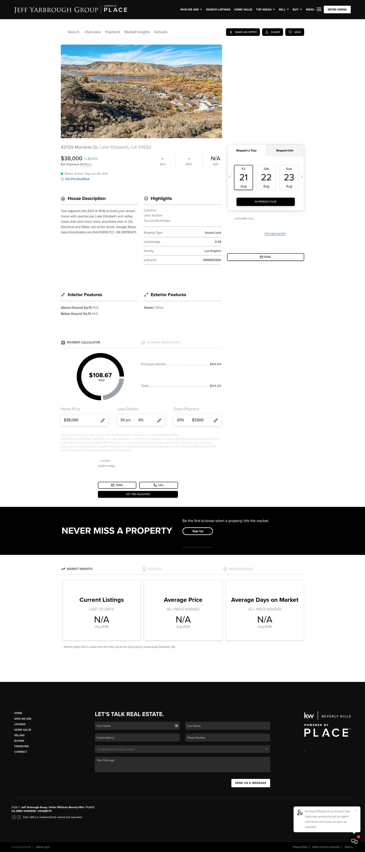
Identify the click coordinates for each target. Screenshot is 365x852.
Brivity (28, 847)
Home (18, 713)
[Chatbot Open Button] (354, 841)
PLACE (90, 807)
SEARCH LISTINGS (218, 9)
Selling (19, 735)
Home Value (243, 9)
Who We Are (22, 718)
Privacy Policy (300, 847)
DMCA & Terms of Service (326, 847)
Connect (20, 751)
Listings (19, 724)
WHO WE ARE (189, 9)
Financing (21, 746)
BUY (296, 9)
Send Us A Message (250, 783)
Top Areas (263, 9)
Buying (19, 740)
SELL (282, 9)
